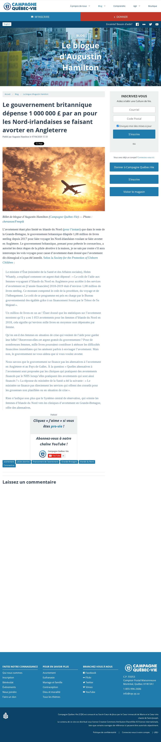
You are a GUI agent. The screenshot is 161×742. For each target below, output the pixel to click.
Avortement (49, 672)
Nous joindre (10, 691)
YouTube (90, 691)
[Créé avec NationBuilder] (6, 715)
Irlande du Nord (87, 461)
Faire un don (9, 696)
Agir (135, 6)
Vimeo (89, 687)
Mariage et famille (52, 682)
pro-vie (56, 426)
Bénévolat (8, 682)
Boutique (152, 6)
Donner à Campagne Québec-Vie (134, 167)
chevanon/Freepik (13, 221)
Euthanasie (49, 677)
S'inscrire (134, 179)
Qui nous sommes (12, 672)
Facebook (91, 672)
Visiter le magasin (134, 192)
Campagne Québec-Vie (64, 216)
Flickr (88, 677)
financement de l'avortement (45, 461)
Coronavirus (9, 465)
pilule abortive (23, 461)
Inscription (8, 677)
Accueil (7, 94)
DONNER (122, 17)
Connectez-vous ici (146, 157)
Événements (9, 687)
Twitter (89, 682)
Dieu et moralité (51, 691)
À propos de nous (78, 6)
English (7, 24)
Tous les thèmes (51, 696)
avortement (9, 461)
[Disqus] (54, 525)
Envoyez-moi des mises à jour (135, 126)
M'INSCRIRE (41, 17)
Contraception (50, 687)
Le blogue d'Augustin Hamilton (35, 94)
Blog (100, 6)
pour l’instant (72, 229)
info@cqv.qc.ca (131, 693)
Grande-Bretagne (69, 461)
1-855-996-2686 (132, 688)
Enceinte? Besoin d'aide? (119, 24)
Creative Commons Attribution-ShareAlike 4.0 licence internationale (128, 722)
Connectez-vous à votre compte (136, 732)
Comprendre (119, 6)
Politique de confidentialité (104, 732)
